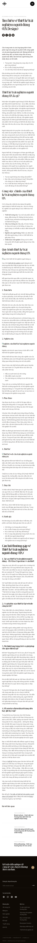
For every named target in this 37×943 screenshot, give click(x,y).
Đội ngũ (5, 920)
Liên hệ (5, 927)
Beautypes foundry (25, 923)
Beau (31, 796)
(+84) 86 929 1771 (17, 937)
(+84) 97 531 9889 (7, 937)
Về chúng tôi (6, 907)
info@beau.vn (25, 937)
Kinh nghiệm (6, 914)
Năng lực (5, 910)
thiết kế (9, 761)
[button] (32, 4)
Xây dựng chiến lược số (26, 926)
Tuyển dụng (6, 924)
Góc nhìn (5, 917)
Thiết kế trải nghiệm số (26, 930)
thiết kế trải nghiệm (14, 263)
